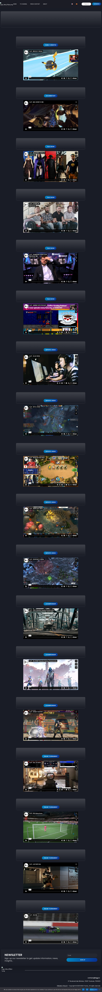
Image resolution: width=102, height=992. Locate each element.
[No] (99, 989)
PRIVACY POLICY (62, 986)
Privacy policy (93, 989)
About (45, 4)
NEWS (15, 4)
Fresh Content (35, 4)
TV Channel (23, 4)
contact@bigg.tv (94, 978)
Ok (83, 989)
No (87, 989)
